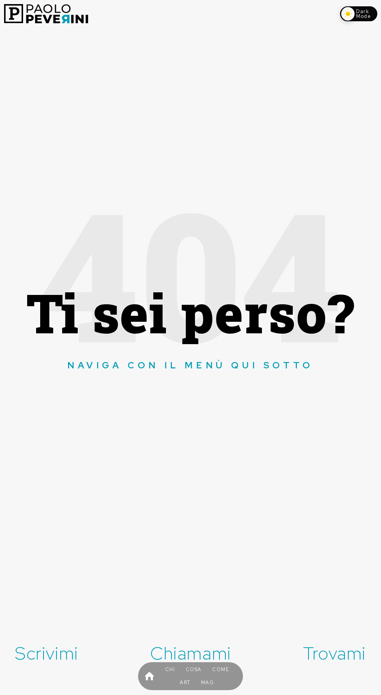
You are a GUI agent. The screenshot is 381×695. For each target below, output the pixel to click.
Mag (207, 682)
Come (220, 669)
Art (185, 682)
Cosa (194, 669)
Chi (170, 669)
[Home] (149, 676)
